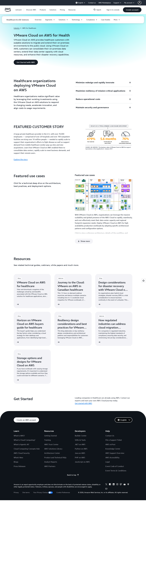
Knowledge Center (112, 449)
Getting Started (50, 435)
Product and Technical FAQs (55, 457)
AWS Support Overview (114, 453)
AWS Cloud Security (22, 453)
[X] (106, 484)
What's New (18, 457)
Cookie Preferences (63, 492)
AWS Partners (49, 466)
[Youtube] (124, 484)
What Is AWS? (19, 435)
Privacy (16, 492)
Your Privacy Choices (40, 492)
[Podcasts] (128, 484)
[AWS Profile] (139, 3)
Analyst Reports (50, 462)
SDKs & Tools (80, 440)
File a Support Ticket (113, 440)
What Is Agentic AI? (21, 444)
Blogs (16, 462)
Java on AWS (80, 453)
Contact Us (109, 435)
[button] (31, 10)
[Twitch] (121, 484)
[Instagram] (117, 484)
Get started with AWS (83, 403)
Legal (107, 462)
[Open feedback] (143, 281)
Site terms (26, 492)
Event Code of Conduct (114, 466)
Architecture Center (52, 453)
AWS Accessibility (112, 457)
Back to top (71, 475)
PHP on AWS (80, 457)
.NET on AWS (80, 444)
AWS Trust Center (51, 444)
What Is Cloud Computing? (24, 440)
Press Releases (19, 466)
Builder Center (80, 435)
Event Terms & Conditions (115, 470)
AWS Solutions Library (53, 449)
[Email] (106, 489)
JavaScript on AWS (82, 462)
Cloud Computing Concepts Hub (27, 449)
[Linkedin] (114, 484)
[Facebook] (110, 484)
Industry (17, 28)
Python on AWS (81, 449)
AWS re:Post (110, 444)
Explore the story (21, 159)
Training (47, 440)
